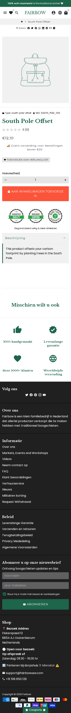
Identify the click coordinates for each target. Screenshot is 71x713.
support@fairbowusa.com (22, 673)
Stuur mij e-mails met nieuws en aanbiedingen (33, 594)
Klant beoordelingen (16, 477)
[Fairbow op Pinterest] (35, 395)
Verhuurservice (13, 483)
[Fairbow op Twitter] (26, 395)
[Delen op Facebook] (28, 28)
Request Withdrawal (16, 502)
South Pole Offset (39, 21)
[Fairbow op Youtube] (44, 395)
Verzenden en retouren (19, 529)
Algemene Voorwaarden (19, 547)
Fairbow (26, 694)
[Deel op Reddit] (47, 28)
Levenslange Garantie (17, 523)
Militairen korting (14, 496)
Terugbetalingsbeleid (17, 535)
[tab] (35, 238)
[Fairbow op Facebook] (31, 395)
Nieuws (7, 489)
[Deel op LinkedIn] (43, 28)
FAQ (5, 471)
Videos (7, 459)
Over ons (8, 447)
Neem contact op (15, 465)
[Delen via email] (50, 28)
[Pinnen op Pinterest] (36, 28)
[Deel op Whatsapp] (39, 28)
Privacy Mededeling (16, 541)
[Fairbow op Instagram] (39, 395)
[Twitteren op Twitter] (32, 28)
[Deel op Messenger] (54, 28)
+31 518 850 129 (14, 679)
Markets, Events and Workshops (25, 453)
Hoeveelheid (11, 173)
